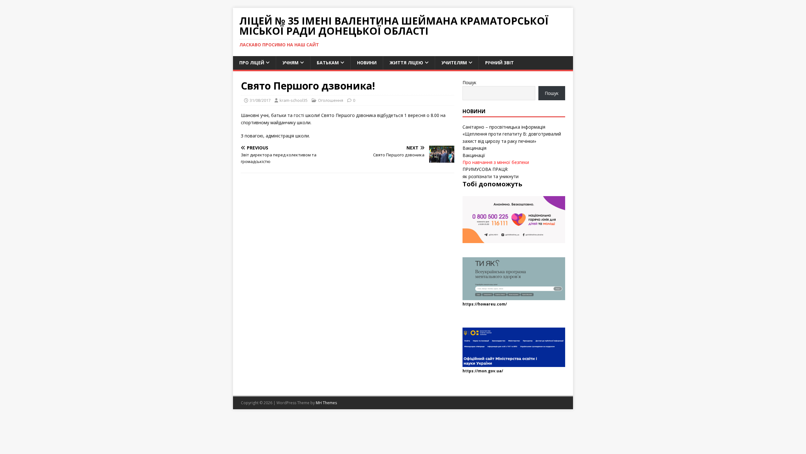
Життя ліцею (406, 63)
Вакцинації (474, 155)
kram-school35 (294, 100)
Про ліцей (251, 63)
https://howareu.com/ (485, 304)
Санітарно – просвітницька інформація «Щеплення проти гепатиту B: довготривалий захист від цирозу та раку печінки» (512, 134)
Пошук (469, 82)
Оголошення (330, 100)
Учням (290, 63)
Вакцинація (474, 148)
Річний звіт (499, 63)
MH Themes (326, 402)
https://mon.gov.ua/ (483, 371)
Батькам (328, 63)
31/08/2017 (260, 100)
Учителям (454, 63)
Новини (367, 63)
